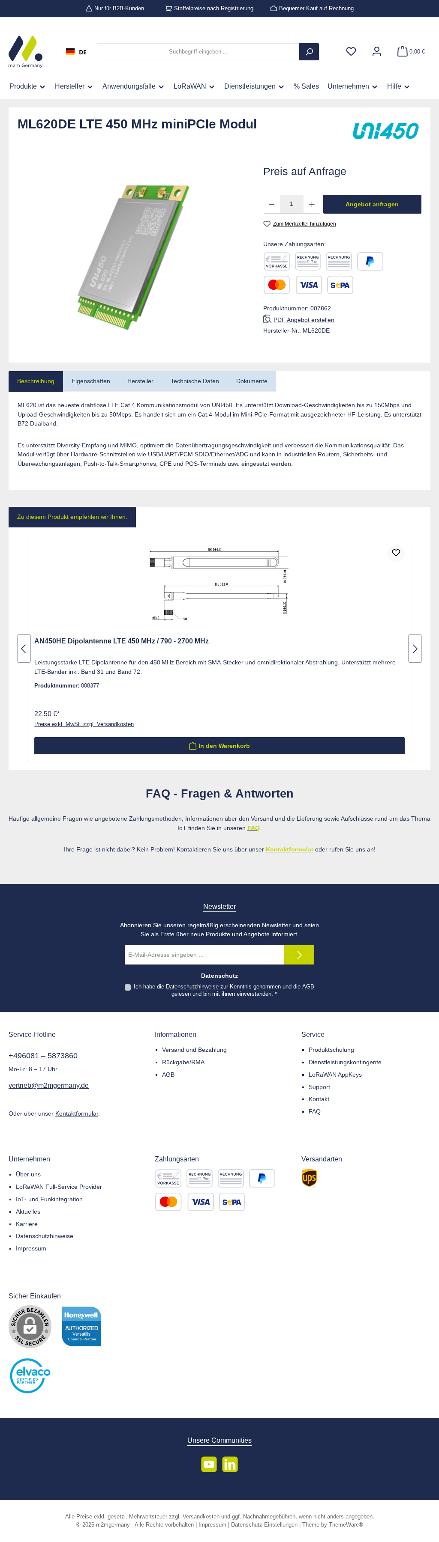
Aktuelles (28, 1211)
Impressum (31, 1248)
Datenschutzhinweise (192, 987)
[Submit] (299, 954)
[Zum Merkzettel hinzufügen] (396, 553)
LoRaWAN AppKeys (335, 1074)
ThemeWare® (346, 1525)
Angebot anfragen (372, 204)
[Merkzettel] (351, 52)
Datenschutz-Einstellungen (264, 1525)
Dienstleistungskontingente (345, 1062)
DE (83, 52)
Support (319, 1087)
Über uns (28, 1174)
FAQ (315, 1111)
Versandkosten (201, 1517)
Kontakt (319, 1098)
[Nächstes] (415, 649)
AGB (308, 987)
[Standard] (309, 1178)
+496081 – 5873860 (43, 1055)
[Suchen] (309, 51)
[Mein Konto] (377, 52)
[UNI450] (385, 131)
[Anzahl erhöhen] (312, 204)
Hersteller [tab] (140, 381)
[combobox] (76, 51)
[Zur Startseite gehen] (25, 52)
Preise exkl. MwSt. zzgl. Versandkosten (84, 724)
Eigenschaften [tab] (91, 381)
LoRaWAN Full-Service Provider (59, 1186)
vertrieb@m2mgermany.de (49, 1085)
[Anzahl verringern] (271, 204)
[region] (132, 256)
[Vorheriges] (24, 649)
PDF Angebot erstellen (304, 319)
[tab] (36, 381)
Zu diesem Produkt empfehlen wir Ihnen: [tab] (72, 516)
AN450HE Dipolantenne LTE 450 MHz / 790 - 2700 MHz (121, 641)
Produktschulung (331, 1049)
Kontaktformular (76, 1113)
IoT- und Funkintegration (49, 1199)
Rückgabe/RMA (183, 1062)
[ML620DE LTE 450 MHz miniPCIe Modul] (131, 256)
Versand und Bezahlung (194, 1049)
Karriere (27, 1224)
